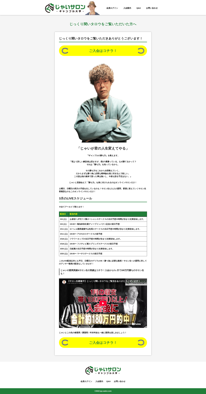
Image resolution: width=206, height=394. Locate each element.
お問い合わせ (152, 8)
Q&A (138, 8)
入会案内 (127, 8)
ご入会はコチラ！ (103, 51)
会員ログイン (112, 8)
